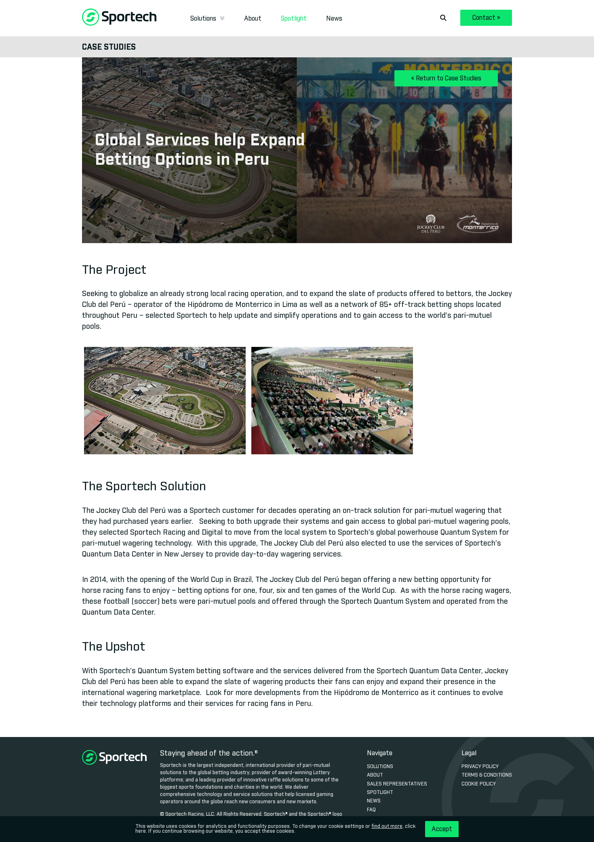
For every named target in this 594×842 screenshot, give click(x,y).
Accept (442, 829)
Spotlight (294, 18)
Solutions (204, 18)
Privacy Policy (480, 766)
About (252, 18)
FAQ (371, 810)
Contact (486, 18)
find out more (386, 826)
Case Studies (109, 47)
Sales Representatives (397, 784)
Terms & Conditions (486, 775)
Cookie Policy (478, 784)
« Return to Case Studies (446, 78)
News (334, 18)
